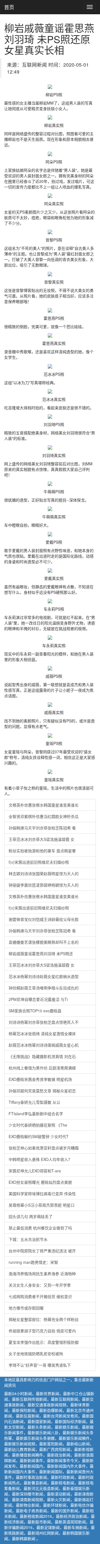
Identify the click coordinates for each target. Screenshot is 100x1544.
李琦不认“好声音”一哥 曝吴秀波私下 (40, 1365)
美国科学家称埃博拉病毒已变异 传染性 (42, 1193)
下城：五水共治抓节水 (28, 1239)
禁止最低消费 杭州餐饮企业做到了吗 (40, 1228)
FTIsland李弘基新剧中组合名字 (36, 1113)
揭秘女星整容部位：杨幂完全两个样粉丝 (44, 1319)
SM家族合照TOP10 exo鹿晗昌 (35, 1010)
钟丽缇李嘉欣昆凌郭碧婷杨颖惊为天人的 (44, 885)
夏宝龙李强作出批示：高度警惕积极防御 (44, 1342)
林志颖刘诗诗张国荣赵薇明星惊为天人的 (44, 873)
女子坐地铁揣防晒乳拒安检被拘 (36, 1353)
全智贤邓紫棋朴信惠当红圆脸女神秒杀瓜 (44, 816)
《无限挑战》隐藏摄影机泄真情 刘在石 (42, 1056)
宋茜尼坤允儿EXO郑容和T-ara (35, 1170)
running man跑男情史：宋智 (33, 1262)
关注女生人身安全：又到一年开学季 (40, 1285)
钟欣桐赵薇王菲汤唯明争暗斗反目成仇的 (44, 988)
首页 (9, 7)
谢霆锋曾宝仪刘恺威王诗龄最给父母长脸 (44, 919)
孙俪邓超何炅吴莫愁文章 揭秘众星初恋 (42, 1090)
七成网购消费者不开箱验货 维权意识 (40, 1296)
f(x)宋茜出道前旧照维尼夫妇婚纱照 (39, 862)
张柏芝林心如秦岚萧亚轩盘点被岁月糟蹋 (44, 1148)
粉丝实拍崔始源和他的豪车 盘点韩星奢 (42, 850)
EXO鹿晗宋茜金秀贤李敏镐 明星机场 (40, 1079)
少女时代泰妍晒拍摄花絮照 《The (38, 1125)
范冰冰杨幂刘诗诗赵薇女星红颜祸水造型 (44, 976)
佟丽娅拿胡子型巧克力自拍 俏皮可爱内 (42, 1331)
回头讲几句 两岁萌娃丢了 (30, 1216)
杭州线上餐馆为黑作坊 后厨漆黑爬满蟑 (42, 1068)
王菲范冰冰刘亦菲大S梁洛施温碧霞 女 (41, 839)
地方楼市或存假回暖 (26, 1308)
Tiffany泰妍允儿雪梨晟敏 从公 (34, 1102)
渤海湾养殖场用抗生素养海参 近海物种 (42, 1273)
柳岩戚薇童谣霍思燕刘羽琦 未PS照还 (41, 953)
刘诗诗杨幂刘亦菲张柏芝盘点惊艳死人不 (44, 1022)
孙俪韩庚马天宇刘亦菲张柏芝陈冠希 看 (42, 828)
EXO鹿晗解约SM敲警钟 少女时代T (39, 1136)
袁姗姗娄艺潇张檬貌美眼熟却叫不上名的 (44, 942)
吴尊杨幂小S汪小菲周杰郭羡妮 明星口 (41, 1205)
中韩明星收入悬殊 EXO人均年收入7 (39, 1159)
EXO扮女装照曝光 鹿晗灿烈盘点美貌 (40, 1182)
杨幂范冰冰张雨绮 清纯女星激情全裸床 (42, 1033)
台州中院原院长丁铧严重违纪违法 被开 (42, 1250)
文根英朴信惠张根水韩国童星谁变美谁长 (44, 805)
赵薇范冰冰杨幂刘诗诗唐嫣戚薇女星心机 (44, 1045)
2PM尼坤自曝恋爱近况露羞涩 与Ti (38, 999)
